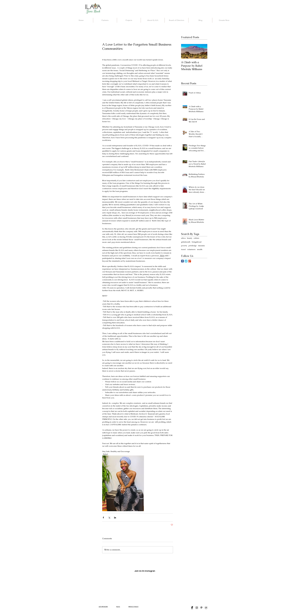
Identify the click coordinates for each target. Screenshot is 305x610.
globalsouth (185, 242)
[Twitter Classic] (186, 261)
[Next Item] (203, 51)
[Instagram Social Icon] (197, 608)
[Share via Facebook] (103, 517)
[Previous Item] (185, 51)
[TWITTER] (206, 608)
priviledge (192, 246)
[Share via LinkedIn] (115, 517)
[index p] (201, 608)
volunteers (191, 249)
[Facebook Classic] (182, 261)
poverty (184, 246)
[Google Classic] (189, 261)
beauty (189, 238)
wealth (199, 249)
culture (196, 238)
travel (183, 249)
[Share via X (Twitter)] (109, 517)
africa (183, 238)
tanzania (201, 246)
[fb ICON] (192, 608)
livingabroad (196, 242)
